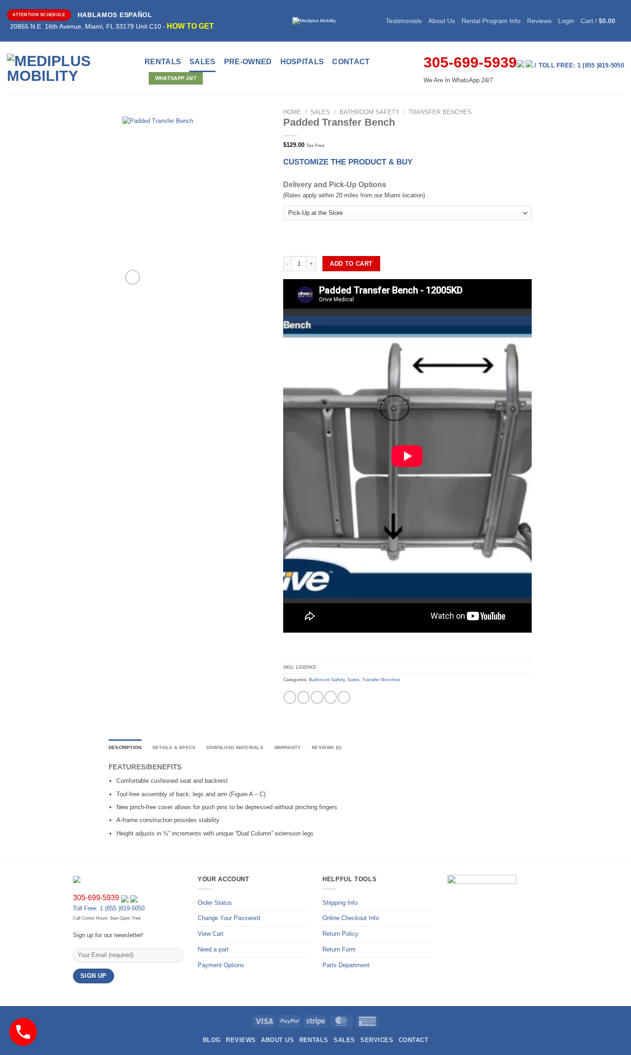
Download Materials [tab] (234, 747)
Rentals (163, 62)
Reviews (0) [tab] (326, 747)
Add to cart (351, 264)
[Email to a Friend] (317, 697)
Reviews (539, 20)
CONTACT (351, 62)
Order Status (215, 902)
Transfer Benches (440, 112)
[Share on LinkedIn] (344, 697)
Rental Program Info (491, 20)
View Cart (211, 933)
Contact (413, 1040)
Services (376, 1040)
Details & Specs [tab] (173, 747)
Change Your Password (229, 918)
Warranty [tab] (287, 747)
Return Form (339, 949)
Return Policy (340, 933)
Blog (212, 1040)
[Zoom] (132, 277)
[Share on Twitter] (303, 697)
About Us (441, 20)
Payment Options (221, 965)
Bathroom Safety (370, 112)
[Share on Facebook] (290, 697)
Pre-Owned (248, 62)
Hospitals (302, 62)
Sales (202, 62)
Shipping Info (340, 902)
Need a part (213, 949)
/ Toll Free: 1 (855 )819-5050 (579, 65)
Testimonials (404, 20)
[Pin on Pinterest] (330, 697)
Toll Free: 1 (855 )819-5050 (109, 908)
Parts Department (346, 965)
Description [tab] (125, 747)
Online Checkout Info (350, 918)
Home (292, 112)
